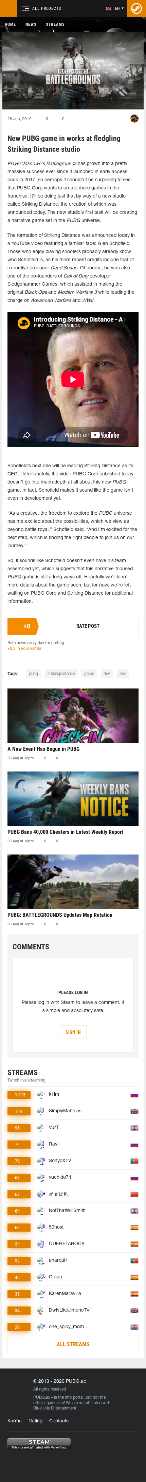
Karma (14, 1421)
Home (10, 24)
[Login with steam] (136, 8)
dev (107, 674)
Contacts (59, 1421)
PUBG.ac (41, 1397)
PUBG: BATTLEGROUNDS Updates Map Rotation (59, 915)
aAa (123, 674)
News (30, 24)
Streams (55, 24)
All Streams (73, 1344)
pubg (33, 674)
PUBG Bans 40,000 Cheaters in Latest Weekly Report (65, 832)
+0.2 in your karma (24, 649)
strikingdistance (61, 674)
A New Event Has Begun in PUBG (43, 749)
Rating (35, 1421)
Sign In (73, 1032)
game (89, 674)
